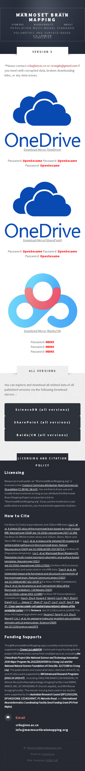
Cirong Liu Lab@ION (31, 649)
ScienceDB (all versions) (42, 409)
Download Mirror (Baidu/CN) (42, 331)
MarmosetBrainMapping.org (44, 747)
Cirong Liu (48, 754)
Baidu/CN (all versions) (42, 435)
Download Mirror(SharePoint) (42, 240)
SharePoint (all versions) (42, 422)
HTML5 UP (52, 760)
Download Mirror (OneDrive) (42, 150)
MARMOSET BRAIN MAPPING (42, 17)
